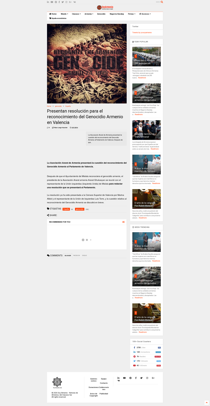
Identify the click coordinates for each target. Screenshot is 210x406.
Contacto (104, 383)
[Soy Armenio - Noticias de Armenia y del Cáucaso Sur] (105, 9)
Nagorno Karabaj (117, 14)
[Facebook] (59, 2)
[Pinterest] (56, 2)
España (68, 106)
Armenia (88, 14)
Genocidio (101, 14)
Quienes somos (93, 380)
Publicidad (104, 394)
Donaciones (94, 387)
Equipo (104, 379)
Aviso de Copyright (94, 395)
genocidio (58, 106)
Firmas (131, 14)
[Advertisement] (63, 145)
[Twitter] (63, 2)
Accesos (145, 14)
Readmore (142, 78)
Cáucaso (75, 14)
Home (54, 14)
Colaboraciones (104, 388)
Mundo (63, 14)
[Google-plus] (70, 2)
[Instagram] (66, 2)
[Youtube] (52, 2)
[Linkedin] (48, 2)
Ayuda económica (58, 18)
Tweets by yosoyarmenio (142, 33)
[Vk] (74, 2)
